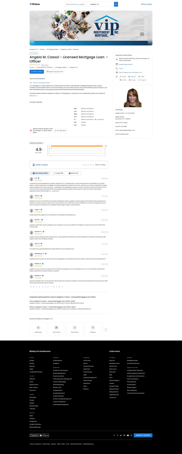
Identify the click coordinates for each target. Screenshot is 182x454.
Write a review (146, 4)
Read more (33, 95)
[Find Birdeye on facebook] (114, 435)
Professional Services (133, 363)
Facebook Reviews (58, 396)
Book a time (112, 369)
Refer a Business (132, 390)
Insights (32, 403)
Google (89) (59, 173)
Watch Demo (113, 366)
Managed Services (132, 360)
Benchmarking (34, 406)
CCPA (67, 444)
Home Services (87, 372)
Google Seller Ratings (36, 372)
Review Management (59, 373)
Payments (33, 390)
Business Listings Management (62, 399)
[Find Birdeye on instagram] (124, 435)
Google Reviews (57, 390)
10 (59, 287)
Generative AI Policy (76, 444)
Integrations (33, 421)
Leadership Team (114, 363)
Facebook (133, 76)
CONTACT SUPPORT (143, 435)
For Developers (131, 384)
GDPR (58, 444)
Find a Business (131, 382)
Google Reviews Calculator (135, 370)
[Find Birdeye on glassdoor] (131, 435)
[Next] (105, 329)
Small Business (57, 360)
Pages (31, 369)
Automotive (87, 360)
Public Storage (87, 380)
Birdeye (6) (74, 173)
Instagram (143, 80)
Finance (42, 49)
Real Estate (86, 383)
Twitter (142, 76)
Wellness (86, 389)
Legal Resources (114, 394)
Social (31, 382)
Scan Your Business (132, 379)
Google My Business (59, 393)
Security (53, 444)
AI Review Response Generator (136, 373)
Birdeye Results (113, 392)
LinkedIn (124, 80)
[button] (62, 286)
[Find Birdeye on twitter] (117, 435)
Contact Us (112, 397)
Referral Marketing (58, 384)
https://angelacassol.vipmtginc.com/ (130, 72)
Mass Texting (33, 387)
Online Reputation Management (62, 379)
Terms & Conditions (35, 444)
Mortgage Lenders (52, 49)
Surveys (32, 400)
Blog (110, 375)
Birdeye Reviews (114, 389)
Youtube (133, 80)
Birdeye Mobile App (35, 427)
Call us (121, 68)
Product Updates (114, 380)
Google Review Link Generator (135, 376)
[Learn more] (132, 97)
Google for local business (60, 370)
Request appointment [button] (126, 64)
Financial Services (88, 366)
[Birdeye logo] (35, 4)
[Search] (116, 4)
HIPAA (63, 444)
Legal (84, 375)
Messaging (33, 397)
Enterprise (56, 363)
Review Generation (58, 376)
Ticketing (32, 409)
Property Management (90, 377)
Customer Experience (59, 401)
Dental (85, 363)
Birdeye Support (131, 387)
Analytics (32, 418)
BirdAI (31, 416)
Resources (112, 372)
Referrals (32, 366)
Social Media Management (61, 404)
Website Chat (57, 387)
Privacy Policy (46, 444)
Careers (111, 383)
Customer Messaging (59, 382)
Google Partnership (35, 424)
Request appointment (56, 72)
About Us (112, 360)
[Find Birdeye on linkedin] (121, 435)
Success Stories (114, 386)
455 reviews (45, 65)
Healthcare (86, 369)
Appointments (34, 384)
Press (111, 377)
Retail (85, 386)
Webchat (32, 379)
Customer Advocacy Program (135, 393)
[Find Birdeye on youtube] (128, 435)
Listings (32, 360)
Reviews (32, 363)
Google (124, 76)
